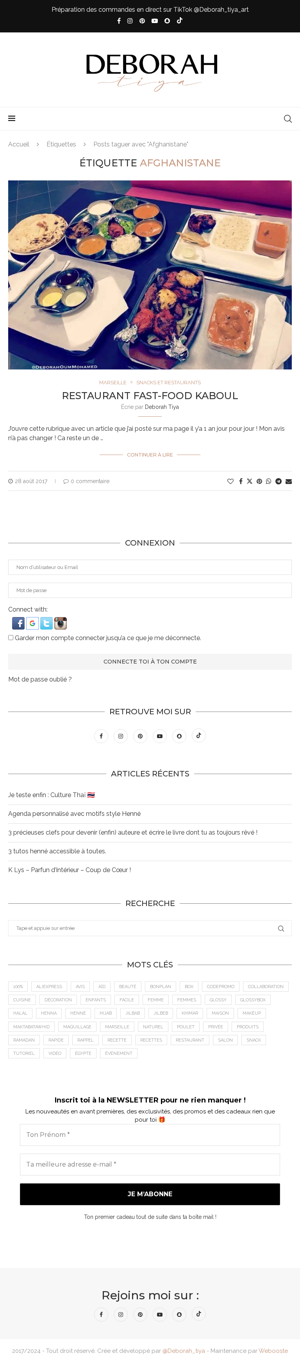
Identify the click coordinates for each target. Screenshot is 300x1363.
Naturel (153, 1026)
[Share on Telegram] (278, 481)
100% (18, 986)
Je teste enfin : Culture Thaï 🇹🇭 (51, 795)
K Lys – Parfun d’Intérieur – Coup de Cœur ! (69, 870)
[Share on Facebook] (241, 481)
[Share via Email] (289, 481)
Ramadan (24, 1040)
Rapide (56, 1040)
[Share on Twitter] (249, 481)
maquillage (77, 1026)
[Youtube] (155, 21)
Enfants (96, 1000)
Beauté (127, 986)
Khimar (190, 1013)
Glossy (218, 1000)
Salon (225, 1040)
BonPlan (160, 986)
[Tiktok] (180, 21)
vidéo (54, 1053)
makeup (252, 1013)
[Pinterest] (142, 21)
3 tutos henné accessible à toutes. (57, 851)
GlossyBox (253, 1000)
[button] (19, 620)
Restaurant (190, 1040)
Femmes (186, 1000)
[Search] (288, 118)
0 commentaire (90, 481)
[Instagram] (130, 21)
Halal (20, 1013)
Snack (253, 1040)
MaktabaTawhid (31, 1026)
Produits (248, 1026)
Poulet (186, 1026)
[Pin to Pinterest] (259, 481)
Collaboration (266, 986)
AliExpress (49, 986)
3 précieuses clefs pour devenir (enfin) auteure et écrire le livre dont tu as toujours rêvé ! (132, 832)
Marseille (117, 1026)
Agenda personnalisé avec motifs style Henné (74, 813)
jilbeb (161, 1013)
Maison (220, 1013)
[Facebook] (119, 21)
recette (117, 1040)
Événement (118, 1053)
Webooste (273, 1350)
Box (189, 986)
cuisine (22, 1000)
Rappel (85, 1040)
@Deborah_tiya (183, 1350)
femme (156, 1000)
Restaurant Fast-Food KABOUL (150, 395)
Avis (80, 986)
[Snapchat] (167, 21)
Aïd (101, 986)
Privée (215, 1026)
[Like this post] (230, 481)
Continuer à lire (150, 455)
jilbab (132, 1013)
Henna (49, 1013)
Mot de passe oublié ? (40, 679)
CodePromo (220, 986)
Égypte (83, 1053)
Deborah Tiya (162, 407)
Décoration (58, 1000)
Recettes (151, 1040)
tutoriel (24, 1053)
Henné (78, 1013)
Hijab (106, 1013)
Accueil (18, 144)
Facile (127, 1000)
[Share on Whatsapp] (268, 481)
